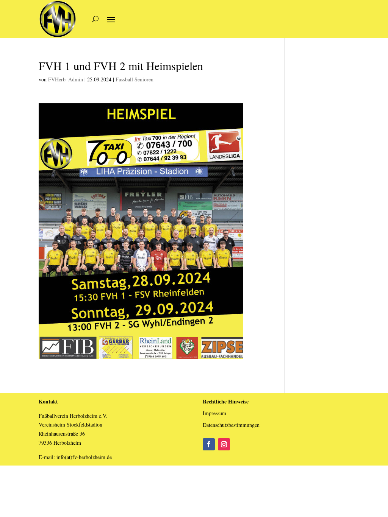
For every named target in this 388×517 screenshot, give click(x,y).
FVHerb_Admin (65, 79)
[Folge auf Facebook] (209, 444)
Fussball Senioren (134, 79)
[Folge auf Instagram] (224, 444)
